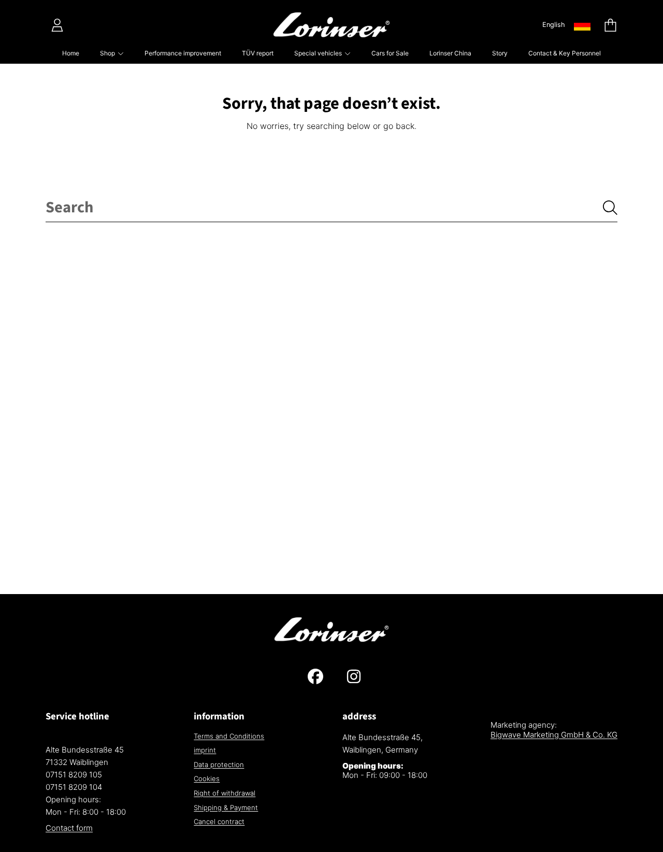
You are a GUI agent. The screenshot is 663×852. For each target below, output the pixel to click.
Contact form (69, 828)
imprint (205, 750)
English (553, 24)
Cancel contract (219, 821)
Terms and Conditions (229, 736)
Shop (108, 53)
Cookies (207, 778)
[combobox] (331, 207)
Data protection (219, 764)
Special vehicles (318, 53)
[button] (610, 24)
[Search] (610, 207)
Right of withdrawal (224, 793)
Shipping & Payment (226, 807)
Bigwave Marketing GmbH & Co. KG (554, 735)
